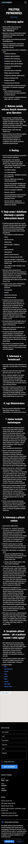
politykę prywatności (10, 761)
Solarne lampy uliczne (7, 806)
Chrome (6, 671)
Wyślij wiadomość (9, 767)
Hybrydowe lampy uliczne (8, 803)
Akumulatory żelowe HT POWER (9, 815)
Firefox (6, 676)
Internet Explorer (8, 669)
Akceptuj (9, 841)
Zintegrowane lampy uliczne (8, 813)
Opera (5, 679)
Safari (5, 674)
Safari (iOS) (7, 684)
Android (6, 681)
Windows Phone (8, 686)
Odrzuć (19, 841)
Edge (5, 666)
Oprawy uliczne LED (6, 801)
